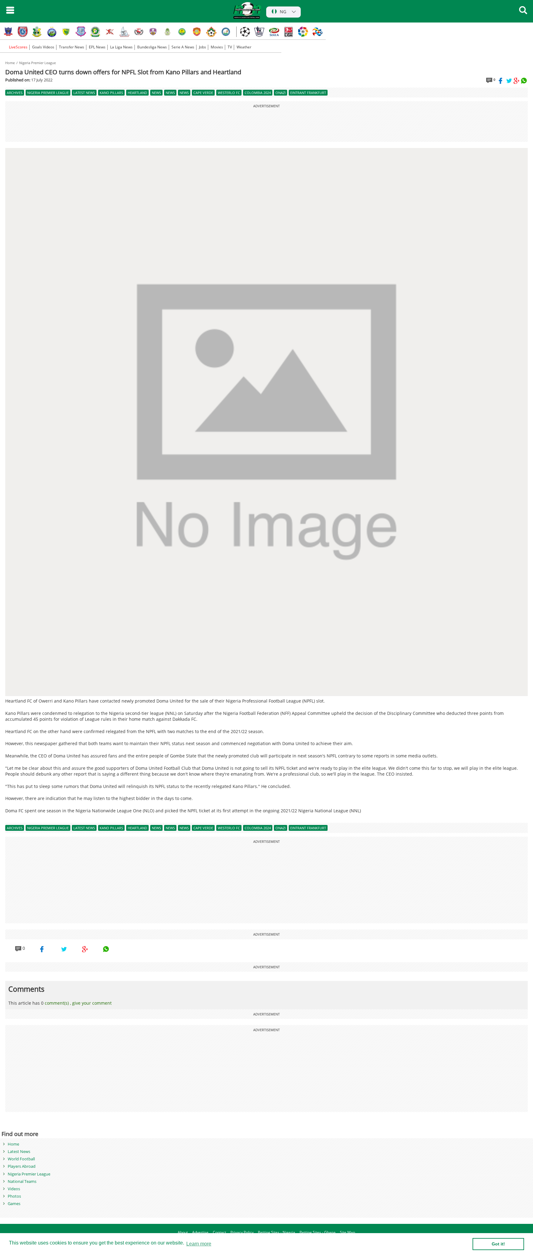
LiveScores (17, 47)
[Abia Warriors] (110, 32)
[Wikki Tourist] (197, 32)
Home (10, 62)
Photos (14, 1196)
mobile (10, 10)
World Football (21, 1159)
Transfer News (71, 47)
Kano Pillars (111, 92)
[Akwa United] (23, 32)
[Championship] (259, 32)
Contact (219, 1232)
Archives (15, 92)
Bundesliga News (152, 47)
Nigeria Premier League (37, 62)
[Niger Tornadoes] (81, 32)
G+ (516, 80)
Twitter (509, 80)
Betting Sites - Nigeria (276, 1232)
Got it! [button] (498, 1243)
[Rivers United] (124, 32)
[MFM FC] (153, 32)
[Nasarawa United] (168, 32)
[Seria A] (274, 32)
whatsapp (524, 80)
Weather (244, 47)
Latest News (84, 92)
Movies (217, 47)
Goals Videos (43, 47)
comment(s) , (58, 1003)
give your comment (92, 1003)
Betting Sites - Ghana (318, 1232)
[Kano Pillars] (37, 32)
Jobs (202, 47)
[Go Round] (226, 32)
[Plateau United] (66, 32)
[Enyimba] (52, 32)
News (156, 92)
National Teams (22, 1181)
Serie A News (182, 47)
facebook (502, 80)
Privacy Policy (242, 1232)
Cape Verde (203, 92)
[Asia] (317, 32)
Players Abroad (21, 1166)
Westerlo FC (229, 92)
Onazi (280, 92)
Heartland (137, 92)
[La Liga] (303, 32)
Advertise (200, 1232)
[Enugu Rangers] (139, 32)
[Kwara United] (211, 32)
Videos (14, 1188)
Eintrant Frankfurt (308, 92)
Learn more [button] (198, 1243)
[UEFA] (245, 32)
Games (14, 1203)
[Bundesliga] (288, 32)
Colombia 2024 (258, 92)
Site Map (347, 1232)
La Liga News (121, 47)
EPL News (97, 47)
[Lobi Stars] (8, 32)
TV (230, 47)
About (183, 1232)
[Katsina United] (95, 32)
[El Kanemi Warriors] (182, 32)
